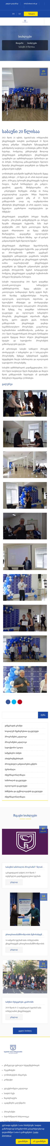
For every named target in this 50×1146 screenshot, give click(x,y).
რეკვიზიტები (9, 1070)
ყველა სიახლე (25, 1031)
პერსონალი (10, 770)
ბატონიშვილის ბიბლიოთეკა (16, 1117)
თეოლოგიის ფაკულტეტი (16, 786)
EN (13, 14)
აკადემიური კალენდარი (14, 1103)
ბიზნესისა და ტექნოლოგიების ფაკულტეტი (24, 791)
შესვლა (31, 14)
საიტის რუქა (9, 1093)
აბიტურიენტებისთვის (14, 759)
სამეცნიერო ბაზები (13, 753)
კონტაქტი (8, 1080)
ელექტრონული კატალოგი (16, 1089)
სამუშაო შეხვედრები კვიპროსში (19, 1002)
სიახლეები (32, 43)
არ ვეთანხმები (39, 1141)
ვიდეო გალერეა (11, 4)
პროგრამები (9, 1112)
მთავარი (19, 43)
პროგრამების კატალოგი (16, 737)
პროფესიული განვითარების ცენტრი (21, 764)
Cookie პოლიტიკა (11, 1121)
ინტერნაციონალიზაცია (15, 775)
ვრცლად (14, 882)
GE (20, 14)
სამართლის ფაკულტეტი (16, 780)
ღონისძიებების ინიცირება (15, 1075)
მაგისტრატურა (10, 1098)
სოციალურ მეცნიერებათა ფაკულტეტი (22, 731)
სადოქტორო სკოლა (14, 748)
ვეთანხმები (23, 1141)
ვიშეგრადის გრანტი (13, 726)
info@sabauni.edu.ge (30, 4)
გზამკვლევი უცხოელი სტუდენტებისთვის (21, 1065)
